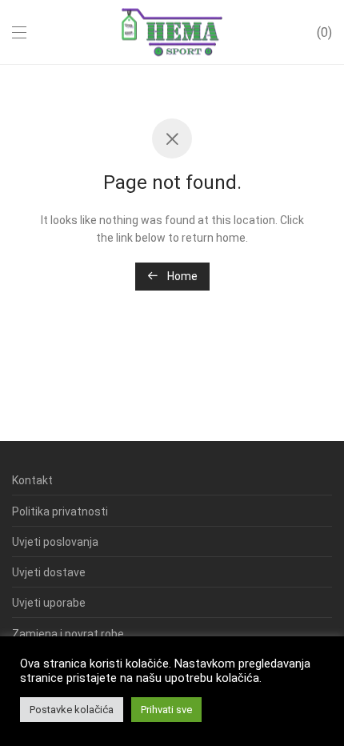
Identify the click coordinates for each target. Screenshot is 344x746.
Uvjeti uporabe (49, 602)
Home (181, 276)
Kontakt (32, 480)
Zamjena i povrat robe (68, 634)
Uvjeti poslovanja (55, 541)
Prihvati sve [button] (166, 710)
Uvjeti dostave (49, 572)
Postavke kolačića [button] (72, 710)
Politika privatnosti (60, 511)
